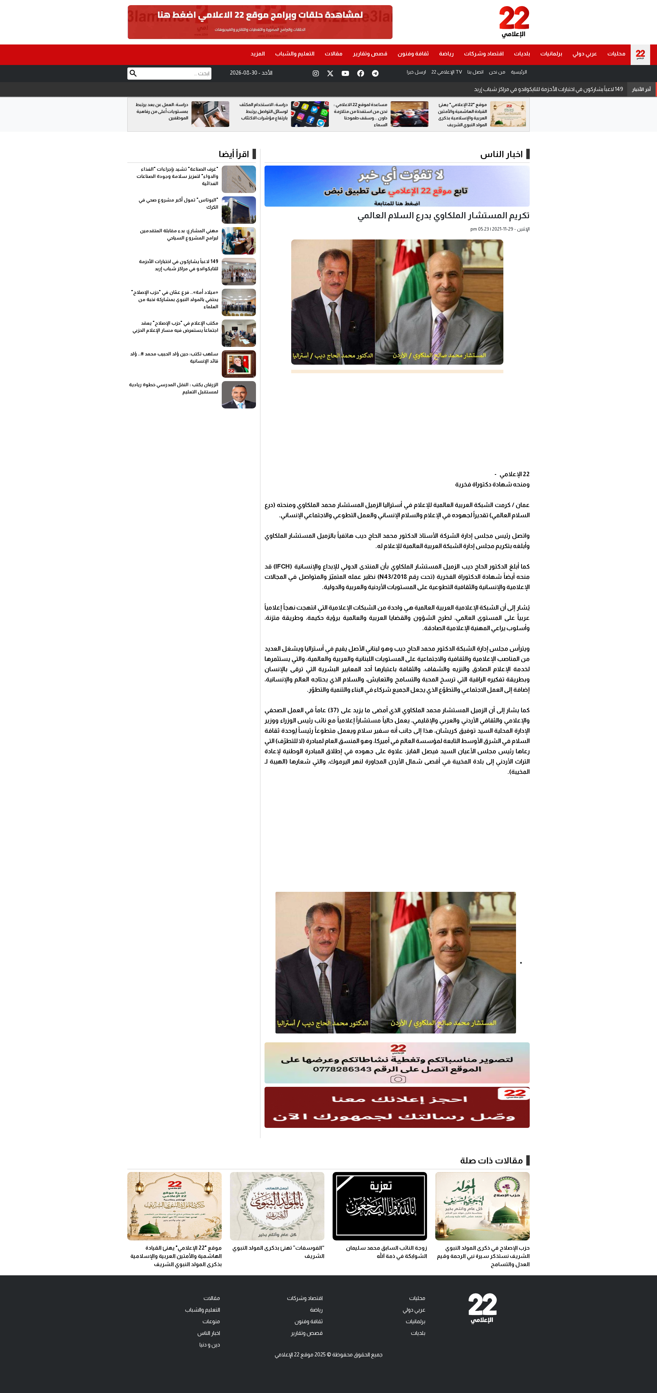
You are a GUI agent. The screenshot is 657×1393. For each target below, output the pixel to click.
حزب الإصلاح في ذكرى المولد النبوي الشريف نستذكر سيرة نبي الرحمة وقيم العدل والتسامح (483, 1256)
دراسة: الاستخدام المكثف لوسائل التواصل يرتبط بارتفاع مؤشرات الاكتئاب (361, 111)
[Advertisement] (397, 421)
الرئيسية (519, 72)
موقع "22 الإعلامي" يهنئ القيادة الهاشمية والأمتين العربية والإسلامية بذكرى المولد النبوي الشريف (176, 1256)
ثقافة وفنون (413, 53)
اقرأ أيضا (234, 154)
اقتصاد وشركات (484, 53)
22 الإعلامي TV (446, 72)
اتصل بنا (475, 72)
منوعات (211, 1321)
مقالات (334, 53)
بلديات (522, 53)
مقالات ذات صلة (491, 1160)
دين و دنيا (209, 1345)
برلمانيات (551, 53)
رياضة (446, 53)
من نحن (497, 72)
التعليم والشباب (294, 53)
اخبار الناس (501, 154)
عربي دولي (584, 53)
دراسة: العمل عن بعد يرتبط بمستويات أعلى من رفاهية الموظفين (259, 111)
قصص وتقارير (370, 53)
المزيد (257, 53)
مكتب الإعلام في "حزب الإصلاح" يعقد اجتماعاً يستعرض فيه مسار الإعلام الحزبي (537, 89)
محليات (616, 53)
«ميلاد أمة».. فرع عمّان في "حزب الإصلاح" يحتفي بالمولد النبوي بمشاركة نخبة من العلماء (174, 299)
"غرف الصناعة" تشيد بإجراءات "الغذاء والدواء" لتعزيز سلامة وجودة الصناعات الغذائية (177, 176)
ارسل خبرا (416, 72)
